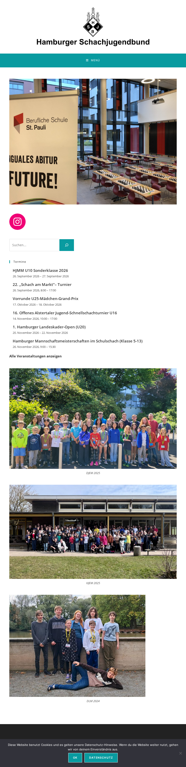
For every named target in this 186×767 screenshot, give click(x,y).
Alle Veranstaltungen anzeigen (35, 356)
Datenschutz (101, 757)
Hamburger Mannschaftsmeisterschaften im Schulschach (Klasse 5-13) (77, 341)
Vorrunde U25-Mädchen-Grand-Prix (45, 298)
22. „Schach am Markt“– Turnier (42, 284)
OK (75, 757)
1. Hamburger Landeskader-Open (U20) (49, 326)
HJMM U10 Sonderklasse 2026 (40, 270)
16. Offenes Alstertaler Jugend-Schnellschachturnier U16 (65, 312)
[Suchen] (66, 245)
